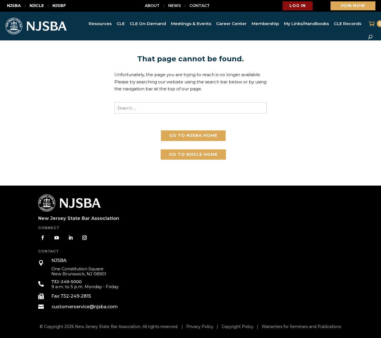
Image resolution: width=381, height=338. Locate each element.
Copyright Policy (237, 326)
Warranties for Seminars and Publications (301, 326)
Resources (100, 23)
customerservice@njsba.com (85, 306)
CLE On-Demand (148, 23)
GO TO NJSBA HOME (193, 135)
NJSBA (14, 6)
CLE (121, 23)
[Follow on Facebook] (42, 237)
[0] (371, 23)
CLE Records (347, 23)
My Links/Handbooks (306, 23)
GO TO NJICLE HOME (193, 154)
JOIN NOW (353, 5)
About (152, 6)
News (174, 6)
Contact (199, 6)
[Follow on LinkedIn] (70, 237)
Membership (265, 23)
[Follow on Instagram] (84, 237)
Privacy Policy (199, 326)
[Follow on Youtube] (56, 237)
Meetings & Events (191, 23)
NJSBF (59, 6)
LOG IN (298, 5)
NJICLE (37, 6)
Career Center (231, 23)
